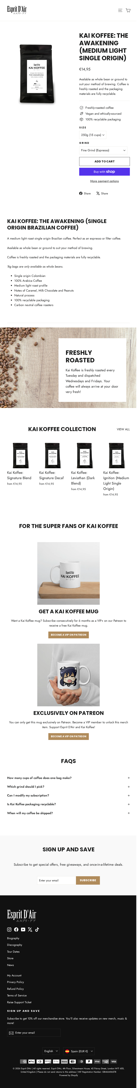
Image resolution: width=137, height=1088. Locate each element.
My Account (14, 975)
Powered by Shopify (68, 1075)
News (10, 965)
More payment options (104, 181)
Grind (84, 143)
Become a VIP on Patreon (68, 635)
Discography (14, 945)
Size (83, 127)
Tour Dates (13, 952)
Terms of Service (17, 995)
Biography (13, 938)
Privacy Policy (15, 982)
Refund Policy (15, 989)
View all (123, 429)
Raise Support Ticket (19, 1002)
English (48, 1051)
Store (10, 958)
